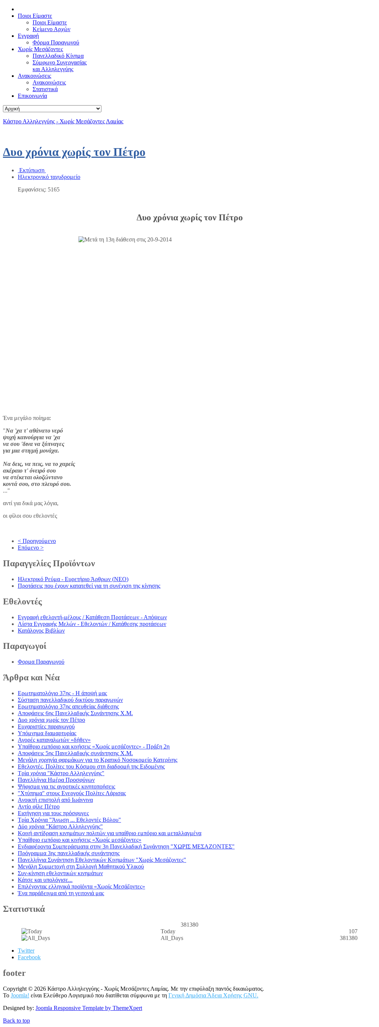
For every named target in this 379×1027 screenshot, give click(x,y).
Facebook (29, 957)
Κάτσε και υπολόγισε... (45, 880)
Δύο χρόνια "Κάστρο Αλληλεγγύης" (60, 826)
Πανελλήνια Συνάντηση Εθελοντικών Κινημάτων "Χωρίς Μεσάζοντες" (102, 860)
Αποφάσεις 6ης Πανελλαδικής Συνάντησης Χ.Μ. (75, 713)
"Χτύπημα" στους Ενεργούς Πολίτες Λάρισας (72, 793)
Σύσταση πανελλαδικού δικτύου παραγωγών (70, 700)
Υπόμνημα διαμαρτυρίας (47, 733)
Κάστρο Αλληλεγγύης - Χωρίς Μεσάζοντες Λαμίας (63, 121)
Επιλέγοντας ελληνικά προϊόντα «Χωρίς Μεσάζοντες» (81, 886)
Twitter (26, 950)
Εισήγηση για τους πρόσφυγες (53, 813)
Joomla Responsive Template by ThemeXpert (89, 1008)
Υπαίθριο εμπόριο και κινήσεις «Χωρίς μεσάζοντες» (79, 840)
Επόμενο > (31, 547)
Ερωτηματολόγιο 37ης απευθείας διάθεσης (68, 706)
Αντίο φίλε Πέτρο (39, 806)
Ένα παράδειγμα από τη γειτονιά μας (61, 893)
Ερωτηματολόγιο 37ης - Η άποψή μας (62, 693)
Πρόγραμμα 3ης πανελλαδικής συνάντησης (69, 853)
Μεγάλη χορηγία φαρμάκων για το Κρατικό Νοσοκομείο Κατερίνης (97, 760)
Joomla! (20, 995)
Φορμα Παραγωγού (41, 661)
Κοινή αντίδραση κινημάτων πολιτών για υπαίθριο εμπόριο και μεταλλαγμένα (109, 833)
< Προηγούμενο (37, 541)
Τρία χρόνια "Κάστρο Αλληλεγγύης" (61, 773)
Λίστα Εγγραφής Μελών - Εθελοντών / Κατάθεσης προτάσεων (92, 624)
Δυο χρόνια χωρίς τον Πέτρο (74, 152)
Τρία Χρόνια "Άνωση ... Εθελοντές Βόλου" (69, 820)
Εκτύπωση (32, 170)
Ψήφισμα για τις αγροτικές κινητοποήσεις (66, 786)
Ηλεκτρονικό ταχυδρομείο (49, 177)
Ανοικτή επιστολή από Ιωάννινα (55, 800)
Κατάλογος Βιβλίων (41, 630)
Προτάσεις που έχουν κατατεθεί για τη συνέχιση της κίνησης (89, 586)
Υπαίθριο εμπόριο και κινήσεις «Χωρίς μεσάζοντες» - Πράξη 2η (94, 746)
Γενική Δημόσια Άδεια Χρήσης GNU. (213, 995)
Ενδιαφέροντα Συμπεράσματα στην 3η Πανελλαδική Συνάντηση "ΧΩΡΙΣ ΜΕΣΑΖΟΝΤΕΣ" (126, 846)
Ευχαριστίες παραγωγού (46, 726)
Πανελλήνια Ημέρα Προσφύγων (56, 780)
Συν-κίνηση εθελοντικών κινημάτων (60, 873)
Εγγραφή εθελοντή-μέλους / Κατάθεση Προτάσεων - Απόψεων (92, 617)
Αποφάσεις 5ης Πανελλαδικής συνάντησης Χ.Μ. (75, 753)
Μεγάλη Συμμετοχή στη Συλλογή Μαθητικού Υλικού (81, 866)
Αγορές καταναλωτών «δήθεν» (54, 740)
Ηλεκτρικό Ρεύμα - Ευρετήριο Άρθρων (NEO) (73, 579)
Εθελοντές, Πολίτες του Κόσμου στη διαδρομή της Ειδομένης (91, 766)
